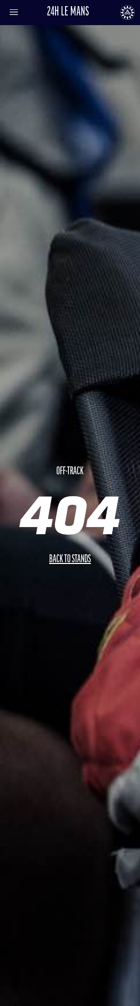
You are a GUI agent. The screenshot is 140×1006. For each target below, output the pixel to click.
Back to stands (70, 559)
